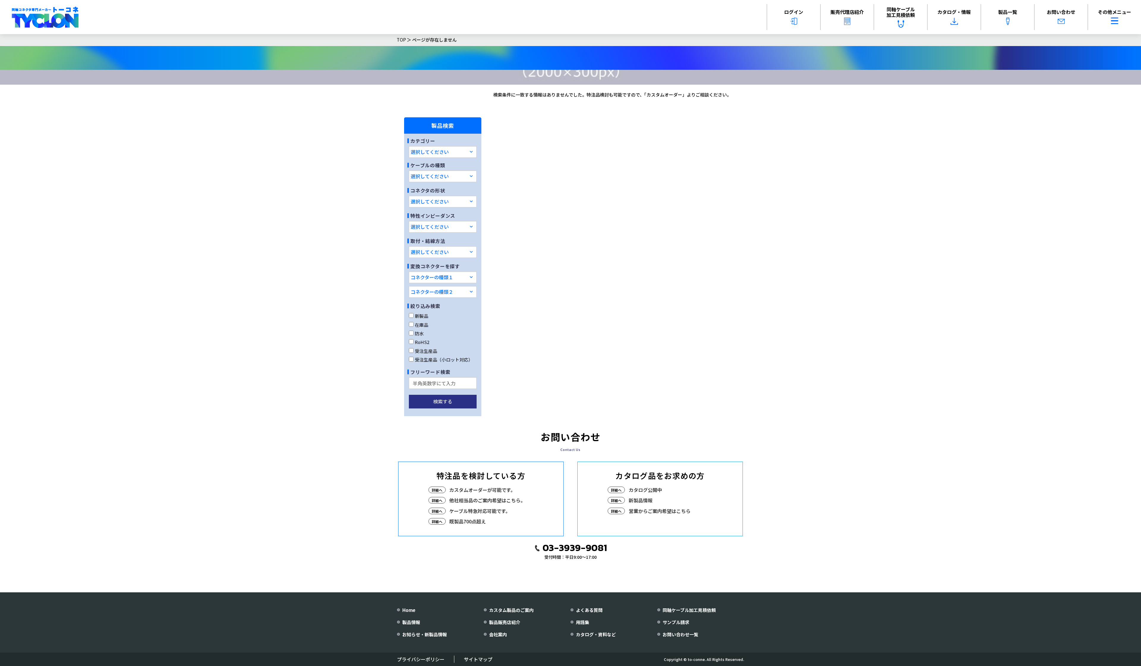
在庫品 (421, 325)
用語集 (582, 622)
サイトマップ (478, 659)
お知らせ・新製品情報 (424, 634)
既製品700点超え (467, 521)
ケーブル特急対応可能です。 (479, 511)
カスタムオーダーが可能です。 (482, 489)
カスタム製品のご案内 (511, 610)
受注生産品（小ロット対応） (444, 359)
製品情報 (411, 622)
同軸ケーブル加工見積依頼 (900, 12)
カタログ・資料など (596, 634)
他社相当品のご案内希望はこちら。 (487, 500)
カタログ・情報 (954, 11)
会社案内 (498, 634)
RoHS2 (422, 342)
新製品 (421, 316)
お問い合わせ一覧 (680, 634)
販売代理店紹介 (847, 11)
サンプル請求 (676, 622)
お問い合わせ (1061, 11)
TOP (401, 40)
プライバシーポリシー (421, 659)
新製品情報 (641, 500)
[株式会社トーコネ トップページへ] (45, 17)
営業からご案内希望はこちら (660, 511)
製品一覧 (1007, 11)
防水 (419, 333)
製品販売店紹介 (504, 622)
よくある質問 (589, 610)
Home (408, 610)
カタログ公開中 (645, 489)
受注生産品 (426, 351)
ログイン (793, 11)
